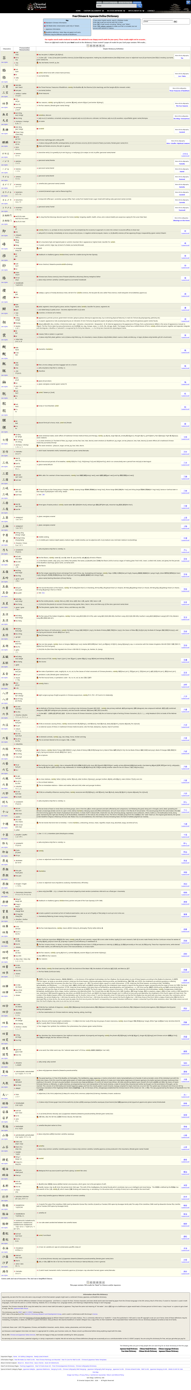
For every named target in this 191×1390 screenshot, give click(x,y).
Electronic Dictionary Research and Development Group (42, 1314)
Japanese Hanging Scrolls (158, 1369)
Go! (175, 21)
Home (78, 11)
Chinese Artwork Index (132, 1369)
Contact (151, 11)
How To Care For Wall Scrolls (71, 1360)
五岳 (43, 593)
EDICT (20, 1312)
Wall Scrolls (145, 1369)
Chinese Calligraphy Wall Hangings (74, 1369)
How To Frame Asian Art (43, 1366)
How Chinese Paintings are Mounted (48, 1360)
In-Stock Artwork (114, 11)
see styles (4, 62)
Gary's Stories (39, 1363)
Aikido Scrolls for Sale (175, 1369)
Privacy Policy (84, 1375)
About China (29, 1363)
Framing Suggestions (27, 1366)
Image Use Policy (72, 1375)
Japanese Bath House (21, 1308)
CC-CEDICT (29, 1312)
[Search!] (139, 6)
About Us (21, 1363)
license (95, 1314)
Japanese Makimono (43, 1369)
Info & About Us (135, 11)
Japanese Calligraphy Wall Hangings (100, 1369)
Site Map (95, 1372)
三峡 (43, 495)
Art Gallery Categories (25, 1356)
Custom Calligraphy (92, 11)
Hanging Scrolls (56, 1369)
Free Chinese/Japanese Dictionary (63, 1366)
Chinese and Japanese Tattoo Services (22, 1335)
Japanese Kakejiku (29, 1369)
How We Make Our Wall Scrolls (24, 1360)
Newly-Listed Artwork (41, 1356)
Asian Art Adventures (52, 1363)
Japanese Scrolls (118, 1369)
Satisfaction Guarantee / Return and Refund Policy (107, 1375)
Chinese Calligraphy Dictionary (86, 1366)
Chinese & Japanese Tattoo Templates (94, 1360)
